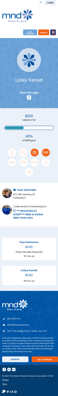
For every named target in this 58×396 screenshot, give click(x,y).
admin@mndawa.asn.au (18, 324)
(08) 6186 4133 (14, 318)
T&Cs (4, 384)
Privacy (5, 379)
